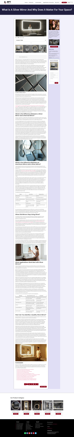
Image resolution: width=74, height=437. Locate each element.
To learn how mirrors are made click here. (23, 372)
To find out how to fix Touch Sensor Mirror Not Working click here (26, 378)
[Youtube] (29, 433)
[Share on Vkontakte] (31, 384)
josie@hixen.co (49, 428)
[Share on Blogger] (33, 384)
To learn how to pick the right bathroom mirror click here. (25, 369)
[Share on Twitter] (27, 384)
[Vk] (31, 433)
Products (31, 2)
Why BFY (57, 2)
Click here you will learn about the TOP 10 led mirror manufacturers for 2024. (28, 374)
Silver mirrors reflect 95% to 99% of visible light (28, 170)
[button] (45, 40)
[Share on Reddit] (35, 384)
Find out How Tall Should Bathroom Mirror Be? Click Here (25, 376)
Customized (38, 2)
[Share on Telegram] (37, 384)
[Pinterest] (34, 433)
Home (26, 2)
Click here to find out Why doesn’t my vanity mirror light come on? (26, 375)
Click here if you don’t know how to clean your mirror (25, 377)
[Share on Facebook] (25, 384)
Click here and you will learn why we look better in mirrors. (25, 373)
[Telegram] (36, 433)
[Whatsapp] (25, 433)
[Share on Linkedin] (29, 384)
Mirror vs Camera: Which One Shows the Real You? (53, 55)
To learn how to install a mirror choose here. (23, 370)
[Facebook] (27, 433)
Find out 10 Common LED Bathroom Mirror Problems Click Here (26, 379)
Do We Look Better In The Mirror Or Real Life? (54, 57)
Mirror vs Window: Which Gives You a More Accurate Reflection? (54, 53)
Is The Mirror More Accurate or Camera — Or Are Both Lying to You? (53, 52)
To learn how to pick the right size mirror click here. (24, 371)
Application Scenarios (48, 2)
